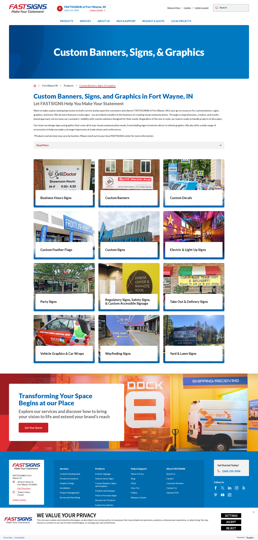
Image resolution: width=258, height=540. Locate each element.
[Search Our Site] (216, 8)
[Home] (28, 8)
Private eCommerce (69, 478)
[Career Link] (229, 495)
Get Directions (24, 488)
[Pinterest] (215, 495)
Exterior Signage (103, 474)
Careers (187, 7)
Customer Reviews (175, 483)
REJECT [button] (231, 528)
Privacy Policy (8, 537)
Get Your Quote (33, 427)
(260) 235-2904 (71, 10)
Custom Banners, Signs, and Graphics (106, 484)
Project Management (69, 492)
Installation (65, 488)
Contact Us (171, 488)
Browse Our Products (105, 500)
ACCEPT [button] (231, 522)
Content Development (70, 474)
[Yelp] (243, 488)
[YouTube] (222, 495)
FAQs (133, 483)
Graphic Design (67, 483)
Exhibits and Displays (105, 490)
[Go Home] (35, 86)
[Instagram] (236, 488)
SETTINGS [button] (231, 515)
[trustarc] (250, 537)
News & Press (173, 7)
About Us (170, 474)
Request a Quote (138, 497)
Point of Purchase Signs (106, 495)
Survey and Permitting (70, 497)
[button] (253, 512)
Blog (133, 478)
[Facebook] (215, 488)
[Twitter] (222, 488)
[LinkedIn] (229, 488)
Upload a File (172, 492)
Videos (134, 492)
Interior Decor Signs (104, 478)
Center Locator (202, 7)
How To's (135, 488)
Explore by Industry (104, 505)
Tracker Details (19, 537)
